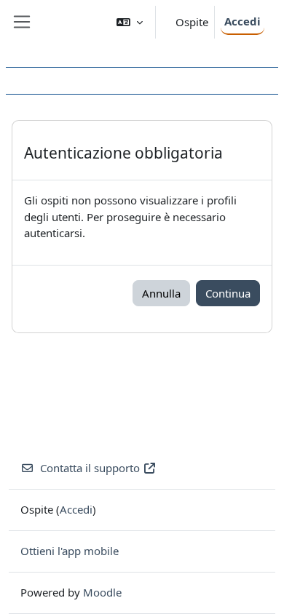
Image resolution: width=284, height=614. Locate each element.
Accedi (242, 21)
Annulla (161, 293)
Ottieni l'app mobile (69, 550)
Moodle (102, 592)
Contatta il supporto (90, 467)
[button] (129, 22)
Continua (228, 293)
